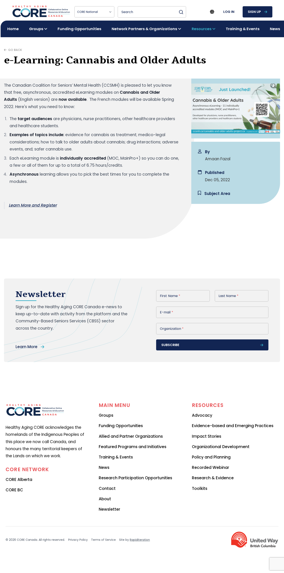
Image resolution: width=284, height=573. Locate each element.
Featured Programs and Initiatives (132, 447)
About (105, 499)
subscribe (170, 345)
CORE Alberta (19, 479)
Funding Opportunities (79, 28)
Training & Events (242, 28)
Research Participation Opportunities (135, 478)
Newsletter (109, 509)
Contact (107, 488)
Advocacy (202, 415)
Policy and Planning (211, 457)
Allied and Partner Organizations (131, 436)
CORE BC (14, 490)
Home (13, 28)
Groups (106, 415)
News (275, 28)
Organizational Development (220, 447)
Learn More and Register (33, 205)
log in (228, 11)
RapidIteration (140, 540)
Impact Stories (206, 436)
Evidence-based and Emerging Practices (232, 426)
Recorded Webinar (210, 467)
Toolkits (199, 488)
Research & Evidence (213, 478)
